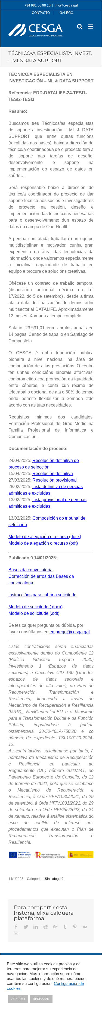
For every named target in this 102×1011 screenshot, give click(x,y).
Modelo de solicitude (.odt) (33, 613)
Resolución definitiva (52, 473)
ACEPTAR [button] (18, 998)
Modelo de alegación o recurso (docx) (44, 536)
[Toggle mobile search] (79, 26)
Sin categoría (54, 879)
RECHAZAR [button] (41, 998)
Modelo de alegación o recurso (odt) (43, 543)
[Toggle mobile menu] (91, 26)
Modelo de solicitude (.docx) (35, 606)
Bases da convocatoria (30, 569)
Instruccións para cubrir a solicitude (42, 595)
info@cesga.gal (66, 5)
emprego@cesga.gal (70, 631)
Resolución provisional (54, 480)
